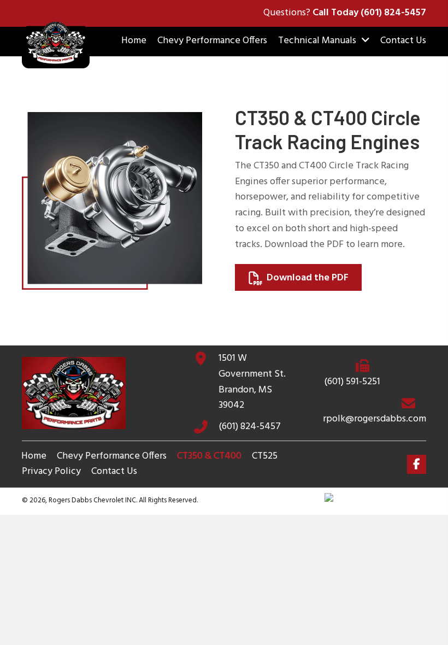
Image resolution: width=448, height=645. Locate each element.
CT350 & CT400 (209, 456)
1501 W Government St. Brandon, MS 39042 (252, 381)
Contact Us (114, 471)
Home (33, 456)
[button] (416, 464)
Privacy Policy (51, 471)
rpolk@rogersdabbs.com (374, 419)
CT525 (265, 456)
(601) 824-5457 (393, 13)
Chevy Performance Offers (112, 456)
